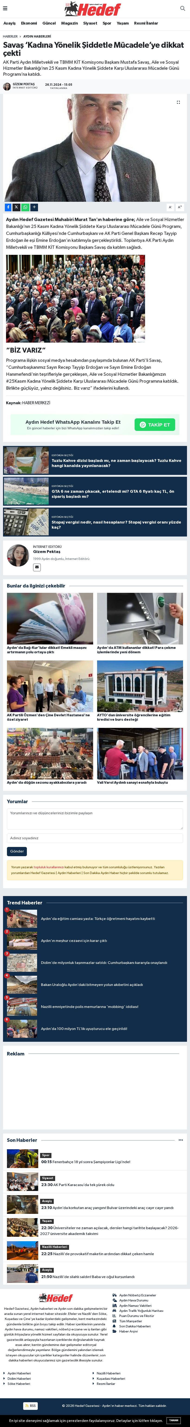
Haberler (10, 36)
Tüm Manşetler (130, 1321)
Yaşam (123, 23)
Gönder (17, 851)
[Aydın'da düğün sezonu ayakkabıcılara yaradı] (50, 753)
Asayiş (9, 23)
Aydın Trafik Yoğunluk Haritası (141, 1311)
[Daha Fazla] (34, 207)
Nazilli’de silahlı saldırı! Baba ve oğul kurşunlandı (88, 1277)
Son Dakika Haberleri (135, 1326)
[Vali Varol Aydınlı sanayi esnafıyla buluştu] (140, 753)
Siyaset (90, 23)
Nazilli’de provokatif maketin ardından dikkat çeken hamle (97, 1254)
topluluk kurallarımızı (49, 867)
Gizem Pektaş (46, 552)
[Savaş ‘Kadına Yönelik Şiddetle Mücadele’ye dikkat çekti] (95, 148)
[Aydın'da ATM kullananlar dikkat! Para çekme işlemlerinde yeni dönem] (140, 619)
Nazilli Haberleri (54, 1247)
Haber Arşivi (128, 1331)
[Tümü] (181, 1140)
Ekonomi (29, 23)
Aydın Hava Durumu (133, 1300)
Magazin (69, 23)
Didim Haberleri (19, 1378)
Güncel (49, 23)
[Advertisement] (95, 1093)
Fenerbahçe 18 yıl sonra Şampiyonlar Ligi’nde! (85, 1162)
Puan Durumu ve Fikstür (136, 1316)
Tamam (173, 1420)
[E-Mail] (37, 567)
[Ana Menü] (5, 9)
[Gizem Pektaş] (18, 555)
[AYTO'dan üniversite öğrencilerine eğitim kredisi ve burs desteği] (140, 686)
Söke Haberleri (19, 1384)
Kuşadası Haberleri (111, 1378)
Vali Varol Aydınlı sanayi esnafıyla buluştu (132, 782)
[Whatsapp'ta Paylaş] (25, 207)
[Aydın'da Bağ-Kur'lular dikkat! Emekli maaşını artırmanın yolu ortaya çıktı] (50, 619)
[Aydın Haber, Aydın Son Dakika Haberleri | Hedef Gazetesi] (93, 9)
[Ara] (182, 9)
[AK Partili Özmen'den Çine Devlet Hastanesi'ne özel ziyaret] (50, 686)
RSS (32, 1406)
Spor (107, 23)
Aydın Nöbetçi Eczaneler (137, 1295)
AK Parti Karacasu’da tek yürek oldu (77, 1185)
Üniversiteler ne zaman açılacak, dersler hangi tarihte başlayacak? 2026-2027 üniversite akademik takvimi (109, 1231)
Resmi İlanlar (146, 23)
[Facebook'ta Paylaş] (8, 207)
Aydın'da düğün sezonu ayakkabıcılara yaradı (46, 782)
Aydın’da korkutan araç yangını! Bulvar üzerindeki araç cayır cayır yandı (107, 1208)
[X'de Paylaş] (16, 207)
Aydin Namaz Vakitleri (135, 1305)
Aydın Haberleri (37, 36)
